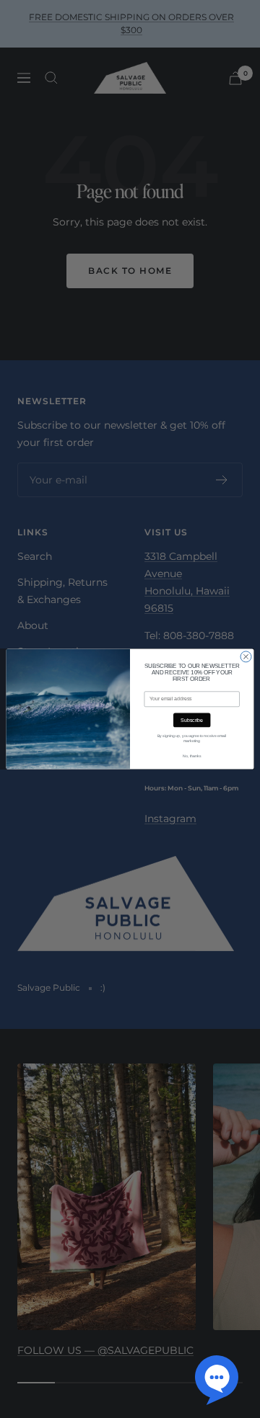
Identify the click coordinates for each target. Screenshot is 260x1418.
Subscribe (192, 720)
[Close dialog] (245, 656)
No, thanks (192, 756)
